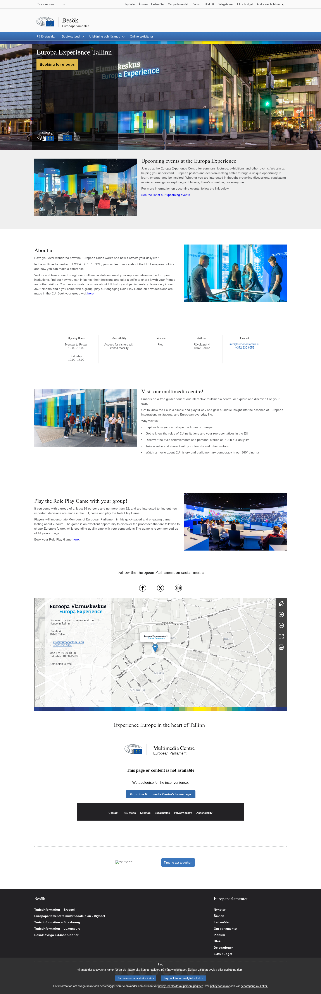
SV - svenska (45, 4)
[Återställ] (281, 603)
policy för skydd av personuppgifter (180, 986)
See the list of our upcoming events (165, 195)
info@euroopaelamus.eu (68, 642)
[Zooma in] (281, 614)
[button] (271, 4)
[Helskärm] (281, 636)
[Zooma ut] (281, 625)
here (90, 293)
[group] (155, 652)
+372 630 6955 (62, 645)
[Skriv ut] (281, 647)
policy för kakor (220, 986)
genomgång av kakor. (254, 986)
